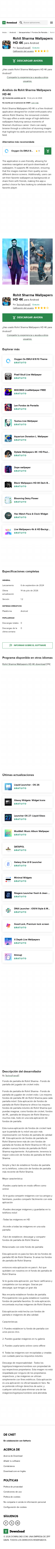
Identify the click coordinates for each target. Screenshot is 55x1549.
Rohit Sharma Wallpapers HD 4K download (24, 664)
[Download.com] (9, 22)
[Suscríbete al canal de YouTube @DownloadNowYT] (17, 1523)
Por (22, 48)
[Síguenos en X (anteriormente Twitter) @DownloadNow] (11, 1523)
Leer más (35, 103)
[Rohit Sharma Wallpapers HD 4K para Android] (6, 45)
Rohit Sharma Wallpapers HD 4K (33, 40)
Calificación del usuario (23, 51)
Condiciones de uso (13, 1492)
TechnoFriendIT (12, 1075)
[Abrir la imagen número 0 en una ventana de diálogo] (15, 262)
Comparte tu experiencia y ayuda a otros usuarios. (27, 79)
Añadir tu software (12, 1461)
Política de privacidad (13, 1486)
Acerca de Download (13, 1456)
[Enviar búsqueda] (21, 22)
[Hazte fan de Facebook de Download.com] (6, 1523)
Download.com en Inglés (15, 1471)
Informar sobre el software (30, 645)
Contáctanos (9, 1466)
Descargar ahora (30, 60)
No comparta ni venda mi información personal (25, 1502)
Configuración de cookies (15, 1507)
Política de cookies (12, 1497)
